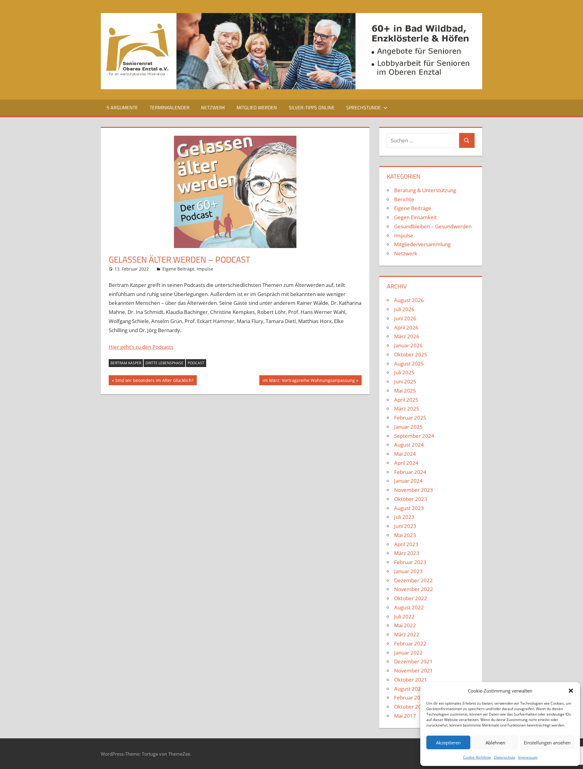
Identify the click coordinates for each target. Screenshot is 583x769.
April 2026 (406, 327)
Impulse (205, 269)
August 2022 (409, 607)
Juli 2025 (404, 372)
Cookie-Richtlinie (477, 757)
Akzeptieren (448, 743)
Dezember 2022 (413, 580)
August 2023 (409, 508)
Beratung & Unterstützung (425, 190)
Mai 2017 (405, 715)
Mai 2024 (405, 453)
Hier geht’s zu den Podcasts (141, 346)
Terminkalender (169, 107)
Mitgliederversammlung (422, 244)
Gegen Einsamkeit (415, 217)
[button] (571, 691)
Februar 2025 (410, 417)
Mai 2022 (405, 625)
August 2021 (409, 688)
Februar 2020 (410, 697)
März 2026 (406, 336)
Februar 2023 (410, 562)
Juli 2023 (404, 516)
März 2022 (406, 634)
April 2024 (406, 462)
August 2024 (409, 444)
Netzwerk (213, 107)
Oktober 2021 (410, 679)
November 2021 (413, 670)
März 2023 (406, 553)
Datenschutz (504, 757)
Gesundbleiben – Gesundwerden (433, 226)
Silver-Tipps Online (312, 107)
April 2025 (406, 399)
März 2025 (406, 408)
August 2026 (409, 300)
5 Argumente (122, 107)
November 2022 (413, 589)
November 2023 (413, 489)
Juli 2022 (404, 616)
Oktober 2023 (410, 498)
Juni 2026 (405, 318)
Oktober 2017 (410, 706)
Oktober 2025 (410, 354)
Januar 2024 (408, 480)
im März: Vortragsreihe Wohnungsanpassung (308, 381)
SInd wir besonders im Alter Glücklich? (154, 381)
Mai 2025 (405, 390)
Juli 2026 (404, 309)
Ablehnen (495, 743)
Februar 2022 (410, 643)
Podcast (196, 363)
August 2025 (409, 363)
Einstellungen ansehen (547, 743)
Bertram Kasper (126, 363)
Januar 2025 (408, 426)
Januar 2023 (408, 571)
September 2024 (414, 435)
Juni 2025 (405, 381)
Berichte (404, 199)
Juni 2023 (405, 525)
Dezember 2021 (413, 661)
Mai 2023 (405, 535)
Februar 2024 (410, 471)
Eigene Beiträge (178, 269)
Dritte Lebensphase (164, 363)
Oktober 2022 (410, 598)
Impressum (527, 757)
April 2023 (406, 544)
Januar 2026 (408, 345)
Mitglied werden (257, 107)
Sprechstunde (363, 107)
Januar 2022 (408, 652)
